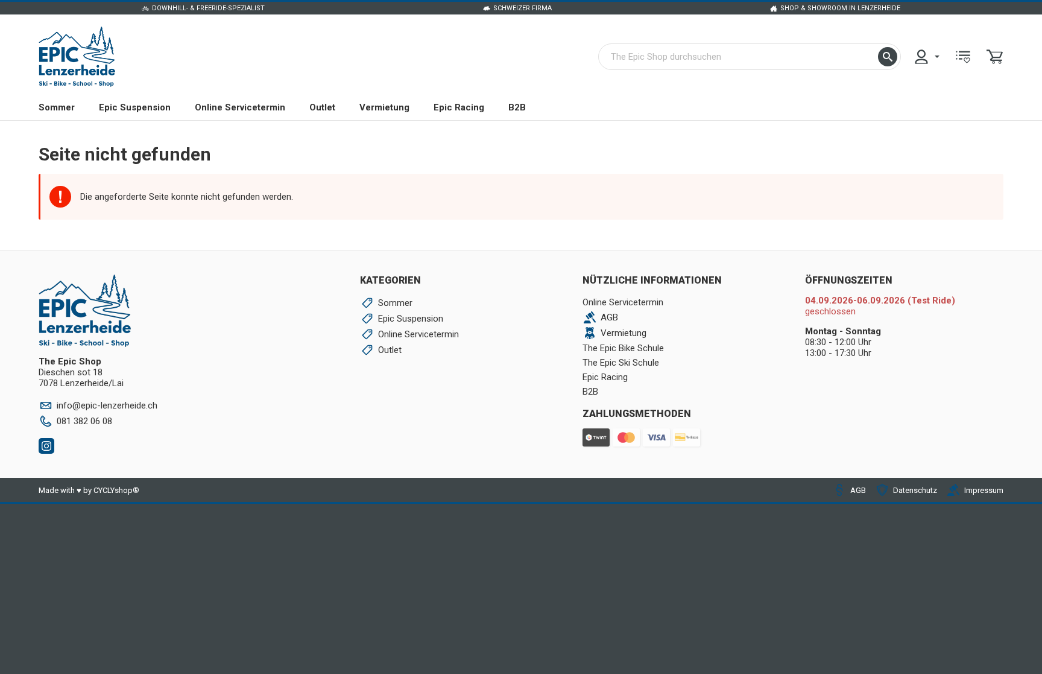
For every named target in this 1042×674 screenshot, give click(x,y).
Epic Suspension (135, 107)
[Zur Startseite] (77, 57)
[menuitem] (926, 56)
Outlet (322, 107)
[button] (887, 56)
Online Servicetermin (240, 107)
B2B (517, 107)
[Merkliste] (963, 56)
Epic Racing (459, 107)
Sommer (57, 107)
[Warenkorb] (995, 56)
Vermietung (384, 107)
